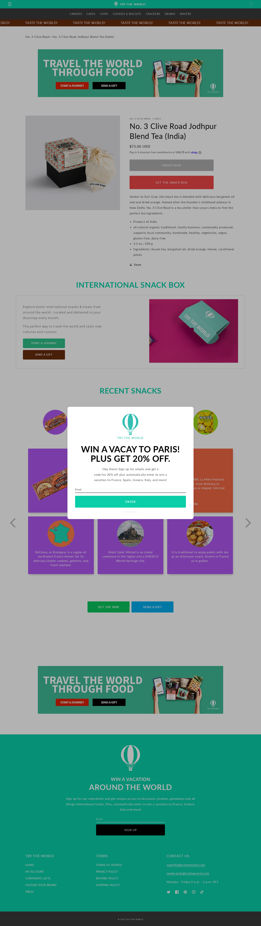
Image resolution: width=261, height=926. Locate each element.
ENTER (130, 502)
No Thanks (130, 512)
